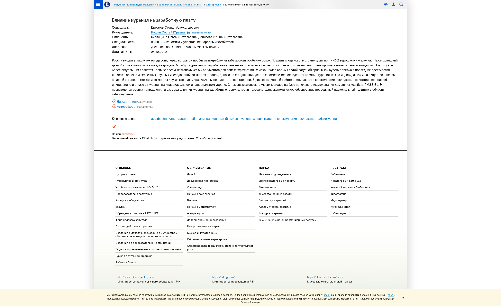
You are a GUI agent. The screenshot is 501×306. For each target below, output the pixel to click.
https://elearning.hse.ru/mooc (325, 277)
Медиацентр (339, 200)
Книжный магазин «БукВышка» (350, 187)
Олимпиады (195, 187)
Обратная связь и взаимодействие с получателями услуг (220, 247)
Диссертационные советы (275, 194)
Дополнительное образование (206, 220)
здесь (327, 294)
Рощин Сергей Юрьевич (168, 32)
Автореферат (127, 106)
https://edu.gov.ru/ (223, 277)
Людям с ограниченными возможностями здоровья (148, 249)
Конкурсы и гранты (271, 213)
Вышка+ (192, 200)
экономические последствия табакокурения (307, 118)
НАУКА (264, 168)
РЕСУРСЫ (338, 168)
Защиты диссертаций (272, 200)
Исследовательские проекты (277, 180)
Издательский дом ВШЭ (346, 180)
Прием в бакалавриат (201, 194)
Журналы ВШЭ (340, 207)
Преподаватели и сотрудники (134, 194)
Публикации (338, 213)
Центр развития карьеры (203, 226)
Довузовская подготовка (202, 180)
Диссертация (126, 101)
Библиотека (338, 174)
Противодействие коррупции (133, 226)
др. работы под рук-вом (200, 32)
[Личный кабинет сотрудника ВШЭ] (393, 4)
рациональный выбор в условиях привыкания (239, 118)
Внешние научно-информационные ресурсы (287, 220)
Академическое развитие (275, 207)
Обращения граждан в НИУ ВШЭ (136, 213)
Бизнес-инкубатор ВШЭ (202, 233)
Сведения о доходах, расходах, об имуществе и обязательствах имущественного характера (146, 234)
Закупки (120, 207)
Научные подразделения (275, 174)
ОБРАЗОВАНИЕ (199, 168)
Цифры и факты (125, 174)
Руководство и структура (131, 180)
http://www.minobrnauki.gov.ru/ (136, 277)
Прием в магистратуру (201, 207)
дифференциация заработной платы (178, 118)
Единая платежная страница (133, 256)
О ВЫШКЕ (123, 168)
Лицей (191, 174)
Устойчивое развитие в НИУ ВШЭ (136, 187)
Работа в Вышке (125, 262)
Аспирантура (195, 213)
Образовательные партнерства (207, 239)
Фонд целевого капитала (131, 220)
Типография (338, 194)
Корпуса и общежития (129, 200)
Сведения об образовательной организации (143, 243)
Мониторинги (267, 187)
